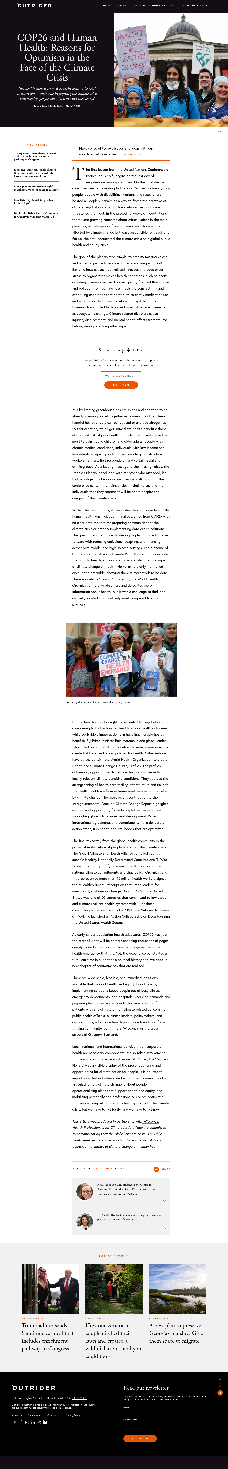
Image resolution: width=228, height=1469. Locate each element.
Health (98, 1168)
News (110, 1168)
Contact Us (53, 1415)
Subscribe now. (129, 154)
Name (126, 1407)
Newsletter (201, 5)
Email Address (130, 1419)
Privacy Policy (72, 1415)
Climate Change (95, 1318)
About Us (17, 1415)
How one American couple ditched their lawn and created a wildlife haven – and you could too (35, 173)
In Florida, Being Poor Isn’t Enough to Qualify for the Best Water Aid (36, 215)
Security (124, 1168)
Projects (108, 5)
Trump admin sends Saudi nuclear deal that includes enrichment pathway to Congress (35, 156)
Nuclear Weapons (33, 1318)
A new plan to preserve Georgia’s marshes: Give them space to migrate (36, 188)
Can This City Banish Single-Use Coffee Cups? (33, 201)
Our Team (138, 5)
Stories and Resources (167, 6)
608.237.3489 (79, 1398)
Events (123, 5)
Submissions (35, 1415)
